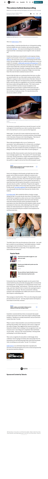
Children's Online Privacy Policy (35, 431)
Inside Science (15, 42)
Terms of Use (26, 433)
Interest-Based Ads (10, 433)
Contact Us (39, 433)
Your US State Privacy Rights (24, 431)
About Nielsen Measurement (19, 433)
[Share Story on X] (34, 14)
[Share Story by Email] (37, 14)
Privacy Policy (16, 431)
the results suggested (20, 187)
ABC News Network (10, 431)
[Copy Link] (40, 14)
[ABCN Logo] (11, 2)
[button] (5, 2)
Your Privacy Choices (32, 433)
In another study (11, 194)
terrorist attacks (31, 58)
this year (14, 49)
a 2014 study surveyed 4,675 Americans (28, 63)
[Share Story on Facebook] (31, 14)
